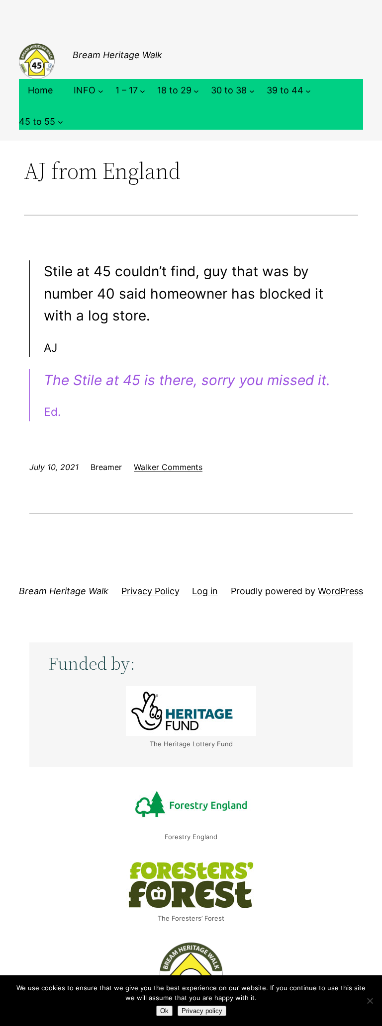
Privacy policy (202, 1011)
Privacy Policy (150, 591)
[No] (370, 1001)
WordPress (340, 591)
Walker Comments (168, 467)
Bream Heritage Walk (117, 55)
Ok (164, 1011)
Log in (205, 591)
